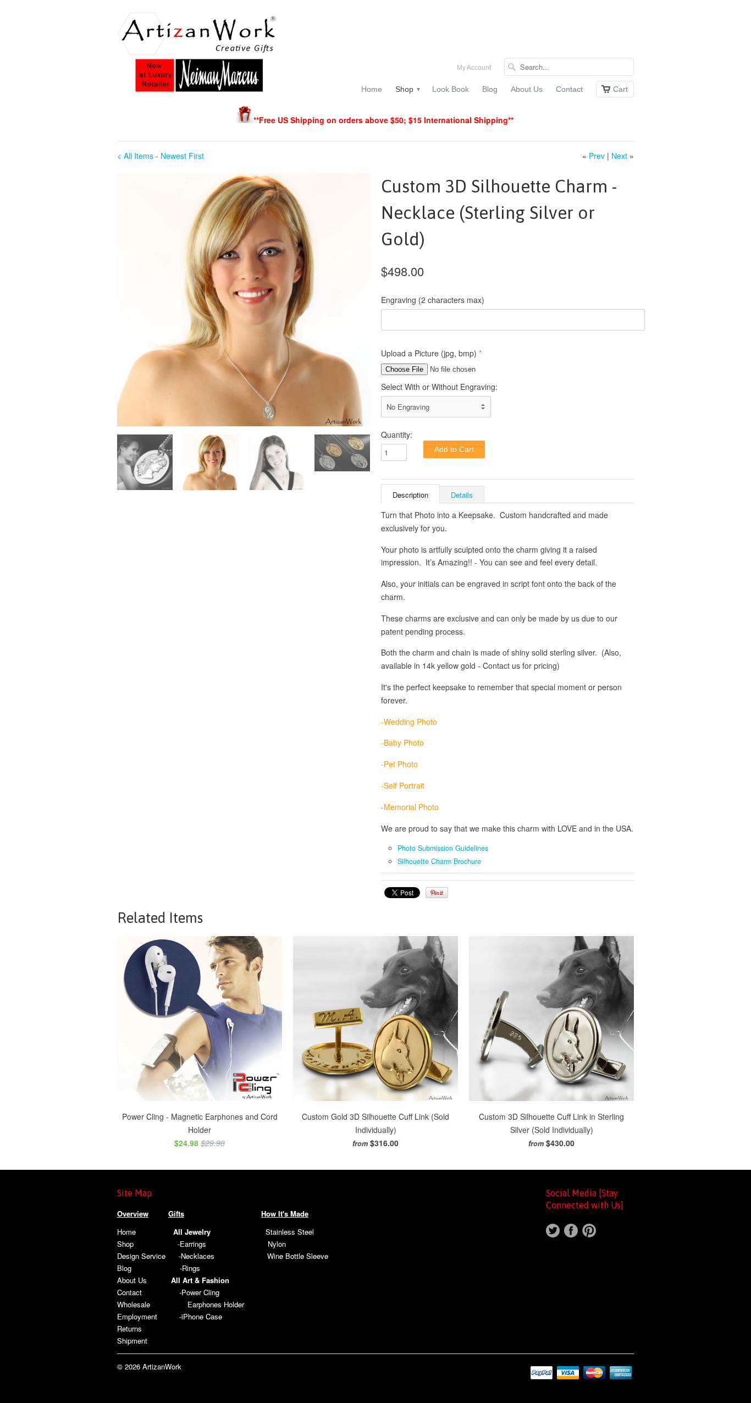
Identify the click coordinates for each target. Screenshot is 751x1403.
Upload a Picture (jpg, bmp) (429, 353)
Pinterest (589, 1230)
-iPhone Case (200, 1316)
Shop (407, 89)
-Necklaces (196, 1256)
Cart (620, 89)
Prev (597, 155)
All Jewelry (192, 1231)
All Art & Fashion (200, 1280)
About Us (527, 89)
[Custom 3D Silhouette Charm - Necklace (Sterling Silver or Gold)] (243, 299)
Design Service (141, 1256)
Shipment (132, 1340)
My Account (474, 67)
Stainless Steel (290, 1231)
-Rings (190, 1268)
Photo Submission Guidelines (442, 848)
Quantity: (396, 434)
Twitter (553, 1230)
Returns (129, 1328)
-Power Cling (199, 1292)
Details (462, 494)
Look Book (450, 89)
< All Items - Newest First (160, 155)
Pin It (437, 892)
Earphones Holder (215, 1304)
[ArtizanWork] (199, 53)
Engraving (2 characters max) (432, 299)
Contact (569, 89)
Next (619, 155)
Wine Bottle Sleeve (297, 1256)
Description (410, 494)
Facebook (571, 1230)
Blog (490, 89)
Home (371, 89)
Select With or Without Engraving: (439, 386)
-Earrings (192, 1244)
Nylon (277, 1244)
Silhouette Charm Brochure (439, 861)
